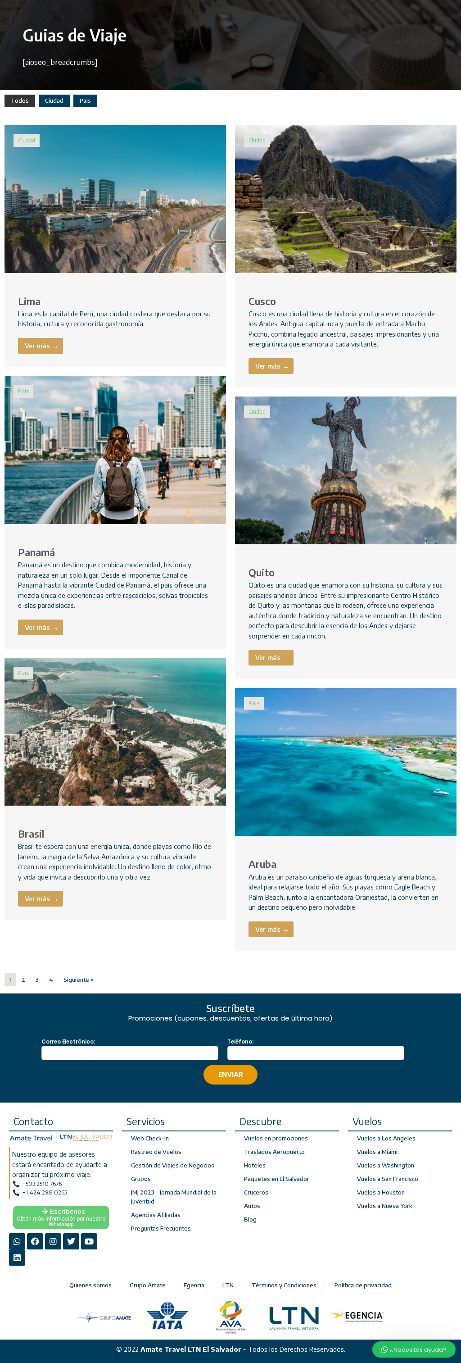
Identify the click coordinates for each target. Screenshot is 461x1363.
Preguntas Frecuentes (161, 1228)
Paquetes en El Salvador (276, 1178)
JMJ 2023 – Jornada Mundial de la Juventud (174, 1197)
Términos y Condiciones (284, 1285)
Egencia (194, 1285)
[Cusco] (345, 198)
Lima (29, 301)
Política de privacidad (363, 1285)
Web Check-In (150, 1138)
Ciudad (54, 100)
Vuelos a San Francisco (387, 1178)
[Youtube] (89, 1241)
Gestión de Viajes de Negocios (172, 1165)
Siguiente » (78, 979)
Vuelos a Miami (377, 1151)
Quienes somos (90, 1285)
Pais (85, 100)
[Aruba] (345, 761)
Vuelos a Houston (381, 1192)
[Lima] (115, 198)
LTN (228, 1285)
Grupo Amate (148, 1285)
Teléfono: (240, 1041)
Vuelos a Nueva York (384, 1205)
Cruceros (256, 1192)
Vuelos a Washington (385, 1165)
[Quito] (345, 469)
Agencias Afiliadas (156, 1214)
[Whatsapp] (17, 1241)
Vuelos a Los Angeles (386, 1138)
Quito (262, 572)
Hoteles (255, 1165)
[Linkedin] (17, 1257)
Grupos (141, 1178)
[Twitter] (71, 1241)
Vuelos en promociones (276, 1138)
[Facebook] (35, 1241)
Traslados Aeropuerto (274, 1151)
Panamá (36, 552)
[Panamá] (115, 449)
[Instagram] (53, 1241)
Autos (252, 1205)
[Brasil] (115, 730)
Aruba (262, 863)
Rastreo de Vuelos (156, 1151)
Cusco (262, 301)
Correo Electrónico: (68, 1041)
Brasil (31, 833)
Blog (250, 1219)
